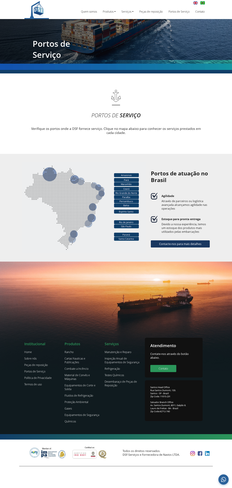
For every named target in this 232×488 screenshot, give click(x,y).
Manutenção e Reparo (118, 352)
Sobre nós (30, 358)
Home (28, 352)
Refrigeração (112, 369)
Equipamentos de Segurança (82, 415)
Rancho (69, 352)
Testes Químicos (114, 375)
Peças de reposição (151, 11)
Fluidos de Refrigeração (79, 395)
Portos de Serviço (179, 11)
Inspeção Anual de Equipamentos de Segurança (122, 360)
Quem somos (89, 11)
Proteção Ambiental (76, 402)
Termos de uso (33, 384)
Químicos (70, 421)
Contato (200, 11)
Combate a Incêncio (76, 369)
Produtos (108, 11)
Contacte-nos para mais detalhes (180, 244)
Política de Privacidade (38, 378)
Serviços (126, 11)
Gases (68, 408)
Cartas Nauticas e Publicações (75, 360)
